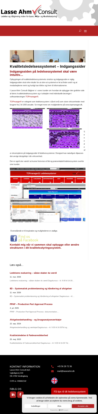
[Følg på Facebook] (20, 394)
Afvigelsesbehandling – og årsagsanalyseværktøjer (36, 320)
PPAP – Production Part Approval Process (31, 304)
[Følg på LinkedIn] (13, 394)
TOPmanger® (16, 101)
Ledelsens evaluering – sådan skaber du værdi (33, 273)
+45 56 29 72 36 (64, 366)
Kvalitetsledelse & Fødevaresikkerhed (29, 335)
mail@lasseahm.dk (66, 371)
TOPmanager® (32, 96)
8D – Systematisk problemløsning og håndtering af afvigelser (41, 288)
